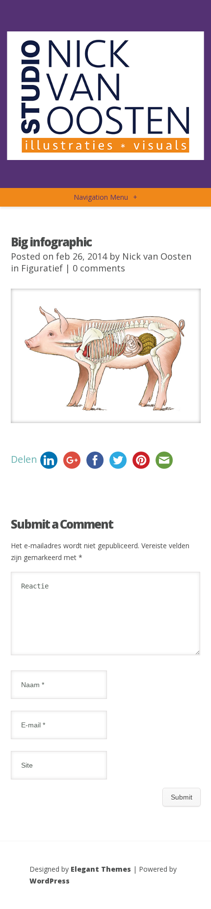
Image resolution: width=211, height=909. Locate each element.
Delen (24, 458)
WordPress (49, 880)
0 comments (99, 268)
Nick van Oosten (156, 256)
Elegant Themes (101, 869)
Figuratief (42, 268)
